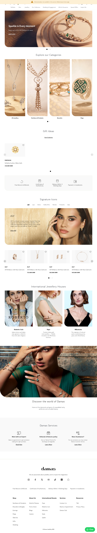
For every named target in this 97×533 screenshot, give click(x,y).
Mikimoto (45, 510)
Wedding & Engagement (49, 7)
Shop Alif (13, 230)
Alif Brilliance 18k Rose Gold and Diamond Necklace (37, 271)
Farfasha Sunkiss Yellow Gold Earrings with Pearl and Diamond (14, 164)
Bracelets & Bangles (19, 507)
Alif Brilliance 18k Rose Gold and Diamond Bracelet (81, 271)
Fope (48, 329)
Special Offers (74, 7)
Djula (43, 514)
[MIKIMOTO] (78, 326)
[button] (23, 145)
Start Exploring (48, 137)
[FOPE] (49, 326)
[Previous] (5, 261)
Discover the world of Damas (48, 401)
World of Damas (34, 503)
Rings (82, 118)
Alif (6, 267)
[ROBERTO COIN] (19, 326)
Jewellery (27, 7)
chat (91, 529)
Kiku (20, 7)
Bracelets (59, 118)
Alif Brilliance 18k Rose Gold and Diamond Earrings (59, 271)
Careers (31, 514)
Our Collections (36, 7)
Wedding (15, 525)
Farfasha (13, 7)
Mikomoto (78, 329)
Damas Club (63, 510)
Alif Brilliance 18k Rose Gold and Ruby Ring (14, 271)
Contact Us (63, 503)
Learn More (48, 444)
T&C (77, 503)
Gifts (14, 521)
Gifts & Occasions (63, 7)
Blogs (31, 510)
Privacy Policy (80, 507)
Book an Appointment (66, 507)
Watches (15, 517)
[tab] (46, 49)
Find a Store (32, 507)
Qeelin (44, 517)
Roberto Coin (18, 329)
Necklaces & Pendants (37, 118)
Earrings (15, 510)
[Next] (92, 261)
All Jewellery (15, 118)
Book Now (19, 444)
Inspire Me (83, 7)
